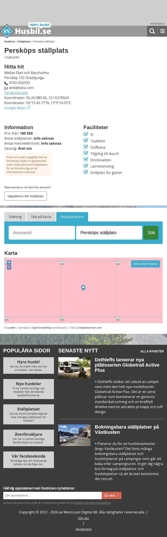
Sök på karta (41, 216)
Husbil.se (9, 41)
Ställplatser (24, 41)
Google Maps (15, 107)
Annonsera (84, 529)
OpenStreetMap (42, 327)
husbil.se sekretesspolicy (92, 503)
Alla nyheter (152, 351)
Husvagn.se (157, 23)
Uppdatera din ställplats (26, 196)
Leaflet (11, 327)
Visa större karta (145, 264)
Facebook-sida (16, 92)
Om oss (83, 518)
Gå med (110, 495)
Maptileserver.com (90, 327)
